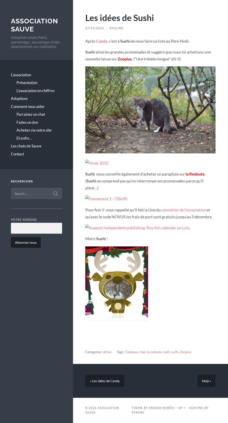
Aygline (116, 28)
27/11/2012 (94, 28)
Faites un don (27, 122)
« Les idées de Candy (105, 381)
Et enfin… (24, 138)
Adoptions (19, 98)
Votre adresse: (24, 219)
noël (166, 352)
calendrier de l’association (183, 209)
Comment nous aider (28, 106)
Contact (17, 154)
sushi (174, 352)
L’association (21, 74)
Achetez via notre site (34, 130)
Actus (107, 352)
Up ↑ (182, 408)
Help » (206, 381)
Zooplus (185, 352)
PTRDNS (138, 412)
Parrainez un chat (30, 114)
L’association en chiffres (35, 90)
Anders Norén (161, 408)
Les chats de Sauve (26, 146)
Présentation (26, 82)
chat (142, 352)
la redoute (154, 352)
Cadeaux (131, 352)
